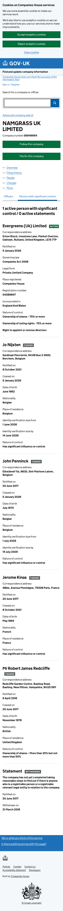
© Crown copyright (31, 902)
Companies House (20, 876)
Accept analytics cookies (31, 34)
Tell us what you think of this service (21, 838)
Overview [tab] (12, 167)
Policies (6, 866)
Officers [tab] (8, 196)
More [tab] (10, 188)
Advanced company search (18, 115)
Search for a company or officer (21, 92)
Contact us (29, 866)
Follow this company (31, 144)
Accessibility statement (14, 870)
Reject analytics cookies (31, 43)
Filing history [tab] (14, 172)
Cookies (17, 866)
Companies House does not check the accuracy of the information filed (30, 78)
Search (55, 103)
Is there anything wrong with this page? (23, 844)
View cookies (31, 52)
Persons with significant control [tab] (37, 196)
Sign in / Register (11, 84)
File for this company (31, 156)
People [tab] (10, 177)
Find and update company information (25, 71)
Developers (34, 870)
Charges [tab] (11, 182)
